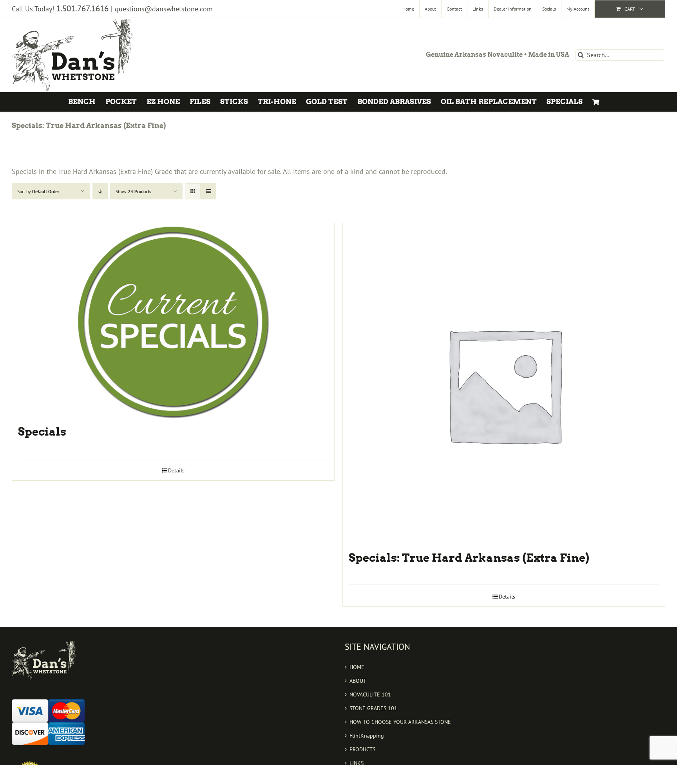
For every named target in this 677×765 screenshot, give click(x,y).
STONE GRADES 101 (373, 708)
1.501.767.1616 (82, 8)
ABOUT (357, 681)
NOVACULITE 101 (370, 694)
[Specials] (173, 321)
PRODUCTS (362, 749)
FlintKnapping (366, 735)
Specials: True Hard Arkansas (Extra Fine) (469, 557)
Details (176, 470)
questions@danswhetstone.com (164, 8)
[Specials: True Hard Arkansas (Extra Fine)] (504, 384)
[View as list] (208, 191)
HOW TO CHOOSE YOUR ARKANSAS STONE (400, 722)
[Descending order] (100, 191)
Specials (42, 431)
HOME (356, 667)
